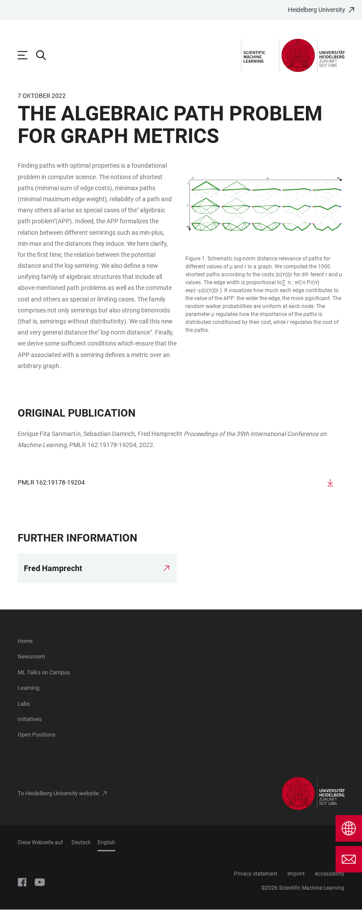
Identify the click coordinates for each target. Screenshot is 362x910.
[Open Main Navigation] (27, 55)
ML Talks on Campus (44, 672)
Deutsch (81, 842)
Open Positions (37, 734)
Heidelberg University (316, 9)
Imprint (296, 874)
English (106, 842)
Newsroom (31, 656)
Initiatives (30, 719)
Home (25, 641)
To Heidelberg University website (58, 793)
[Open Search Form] (45, 55)
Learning (28, 687)
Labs (24, 703)
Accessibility (329, 874)
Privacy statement (255, 874)
